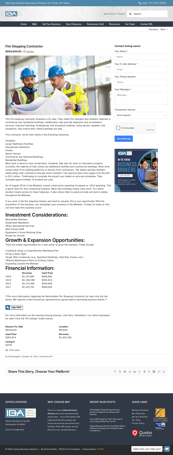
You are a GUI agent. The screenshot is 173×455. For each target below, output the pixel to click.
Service (30, 51)
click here (68, 315)
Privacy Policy (138, 423)
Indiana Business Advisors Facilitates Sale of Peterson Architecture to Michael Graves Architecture (107, 428)
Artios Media (50, 449)
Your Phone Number (125, 76)
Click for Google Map (14, 429)
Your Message (123, 89)
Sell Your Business (140, 417)
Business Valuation (140, 410)
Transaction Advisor (125, 109)
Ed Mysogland (14, 356)
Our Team (136, 420)
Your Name (121, 51)
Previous (153, 29)
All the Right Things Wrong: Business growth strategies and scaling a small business (104, 411)
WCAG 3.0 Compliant (69, 449)
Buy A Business (138, 413)
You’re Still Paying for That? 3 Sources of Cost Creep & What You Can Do (106, 420)
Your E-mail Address (126, 64)
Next (163, 29)
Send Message (124, 138)
